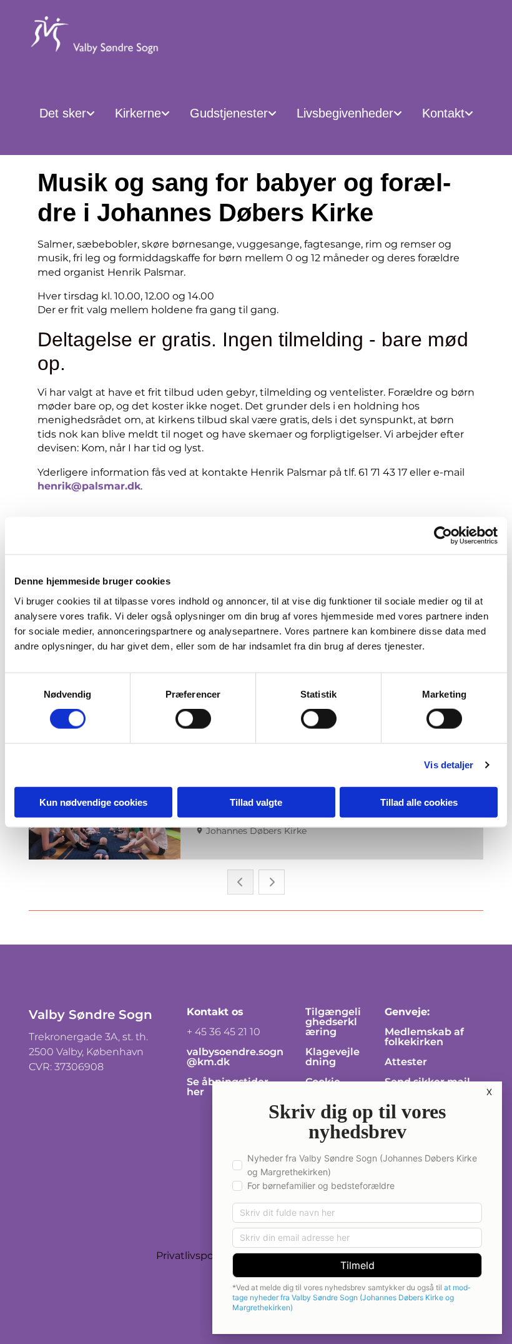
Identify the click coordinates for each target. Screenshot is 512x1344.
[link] (67, 118)
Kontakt (443, 113)
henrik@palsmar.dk (88, 486)
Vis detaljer (448, 765)
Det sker (62, 113)
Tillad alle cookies (419, 801)
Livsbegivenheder (345, 113)
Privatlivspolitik (194, 1255)
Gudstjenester (229, 113)
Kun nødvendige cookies (93, 801)
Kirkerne (138, 113)
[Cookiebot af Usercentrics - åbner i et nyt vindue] (443, 535)
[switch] (193, 719)
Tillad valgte (256, 801)
